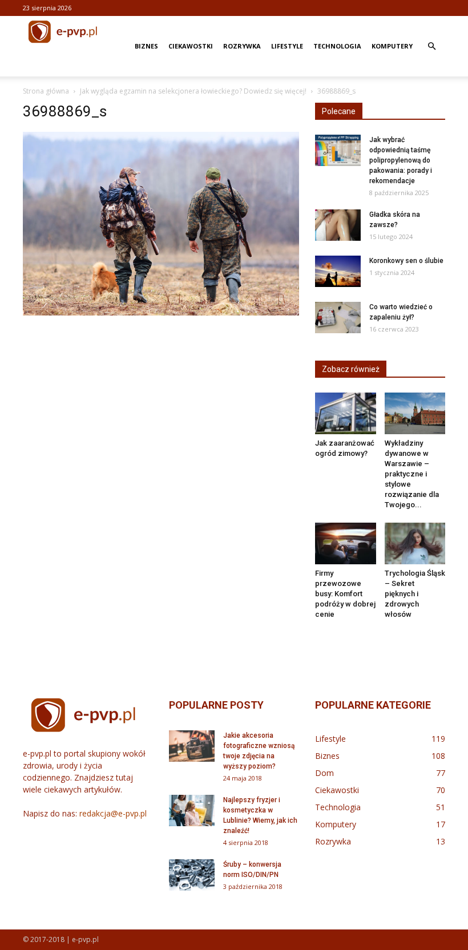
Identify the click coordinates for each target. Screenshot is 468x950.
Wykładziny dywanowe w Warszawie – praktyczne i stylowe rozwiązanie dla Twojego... (412, 474)
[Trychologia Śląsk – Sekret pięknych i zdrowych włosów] (415, 543)
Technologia (337, 46)
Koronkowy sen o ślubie (406, 261)
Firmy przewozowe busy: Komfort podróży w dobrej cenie (345, 593)
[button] (431, 46)
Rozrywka (242, 46)
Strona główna (46, 91)
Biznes (146, 46)
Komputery (392, 46)
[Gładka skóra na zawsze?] (338, 225)
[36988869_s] (161, 312)
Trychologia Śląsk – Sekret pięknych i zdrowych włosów (415, 593)
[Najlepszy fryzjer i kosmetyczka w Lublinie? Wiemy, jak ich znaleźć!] (192, 810)
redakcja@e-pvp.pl (113, 813)
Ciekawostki (190, 46)
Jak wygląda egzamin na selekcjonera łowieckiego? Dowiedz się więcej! (193, 91)
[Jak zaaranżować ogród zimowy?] (345, 413)
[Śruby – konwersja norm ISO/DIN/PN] (192, 875)
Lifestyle (287, 46)
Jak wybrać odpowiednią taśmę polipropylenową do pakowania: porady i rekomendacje (400, 160)
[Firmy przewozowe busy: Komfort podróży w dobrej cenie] (345, 543)
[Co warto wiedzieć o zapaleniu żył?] (338, 317)
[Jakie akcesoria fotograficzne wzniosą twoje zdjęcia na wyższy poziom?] (192, 746)
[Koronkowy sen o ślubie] (338, 271)
